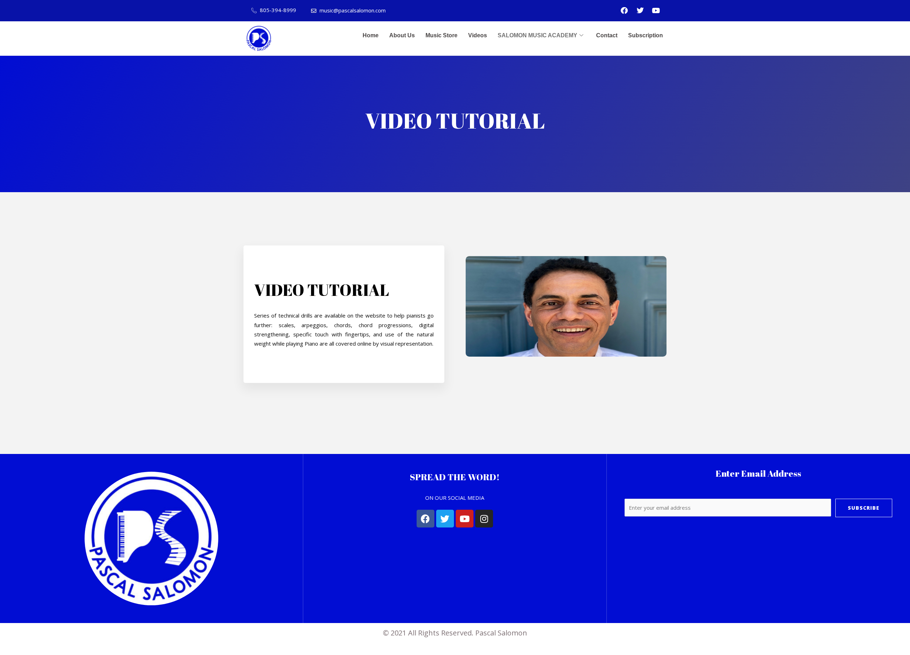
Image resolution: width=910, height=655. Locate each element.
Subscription (645, 35)
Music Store (441, 35)
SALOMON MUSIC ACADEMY (537, 35)
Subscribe (863, 507)
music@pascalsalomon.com (352, 10)
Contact (606, 35)
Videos (477, 35)
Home (371, 35)
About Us (402, 35)
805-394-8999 (277, 9)
